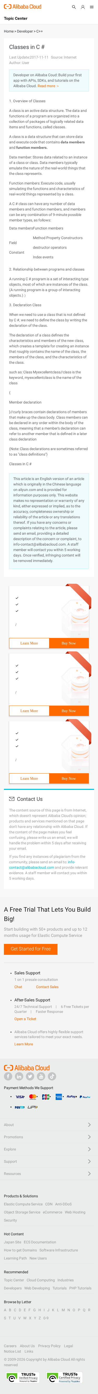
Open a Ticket (25, 1019)
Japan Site (12, 1242)
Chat (18, 987)
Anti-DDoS (63, 1204)
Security (10, 1220)
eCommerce (52, 1212)
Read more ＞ (49, 86)
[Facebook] (8, 1076)
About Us (27, 1346)
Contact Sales (47, 987)
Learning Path (15, 1258)
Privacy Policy (49, 1346)
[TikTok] (52, 1076)
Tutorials (60, 1288)
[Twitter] (30, 1076)
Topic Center (14, 1280)
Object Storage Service (22, 1212)
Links (29, 1351)
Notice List (12, 1351)
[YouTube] (41, 1076)
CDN (49, 1204)
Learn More (29, 643)
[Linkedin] (19, 1076)
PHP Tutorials (80, 1288)
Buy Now (69, 643)
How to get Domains (20, 1250)
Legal (68, 1346)
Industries (65, 1280)
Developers (13, 1288)
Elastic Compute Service (23, 1204)
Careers (10, 1346)
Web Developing (37, 1288)
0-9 (46, 1318)
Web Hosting (75, 1212)
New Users (38, 1258)
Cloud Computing (41, 1280)
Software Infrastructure (58, 1250)
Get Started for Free (31, 948)
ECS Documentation (40, 1242)
